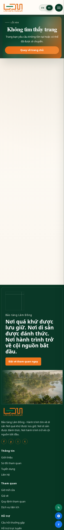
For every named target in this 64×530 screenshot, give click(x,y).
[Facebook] (58, 524)
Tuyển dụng (8, 469)
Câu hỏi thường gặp (13, 522)
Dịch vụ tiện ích (10, 507)
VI (49, 8)
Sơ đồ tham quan (11, 463)
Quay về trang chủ (32, 50)
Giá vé (4, 495)
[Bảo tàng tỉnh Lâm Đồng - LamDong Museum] (13, 8)
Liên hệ (5, 474)
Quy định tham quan (13, 501)
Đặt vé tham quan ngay (23, 361)
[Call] (58, 507)
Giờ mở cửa (8, 490)
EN (42, 8)
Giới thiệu (7, 457)
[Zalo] (58, 515)
